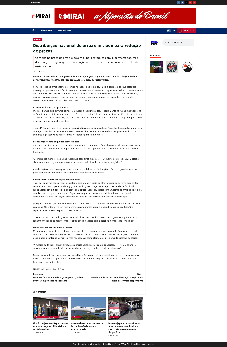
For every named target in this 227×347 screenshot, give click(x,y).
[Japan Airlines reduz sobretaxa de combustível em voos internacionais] (88, 308)
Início (34, 30)
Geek (46, 317)
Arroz (41, 269)
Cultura (38, 317)
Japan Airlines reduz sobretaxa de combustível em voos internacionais (87, 326)
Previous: (58, 277)
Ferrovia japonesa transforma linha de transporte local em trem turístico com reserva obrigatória (124, 328)
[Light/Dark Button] (169, 30)
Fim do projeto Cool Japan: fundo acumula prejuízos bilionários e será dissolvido (50, 326)
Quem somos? (64, 30)
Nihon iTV (189, 30)
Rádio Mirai (47, 30)
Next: (117, 277)
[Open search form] (174, 31)
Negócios (37, 40)
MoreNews (136, 344)
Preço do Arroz (58, 269)
